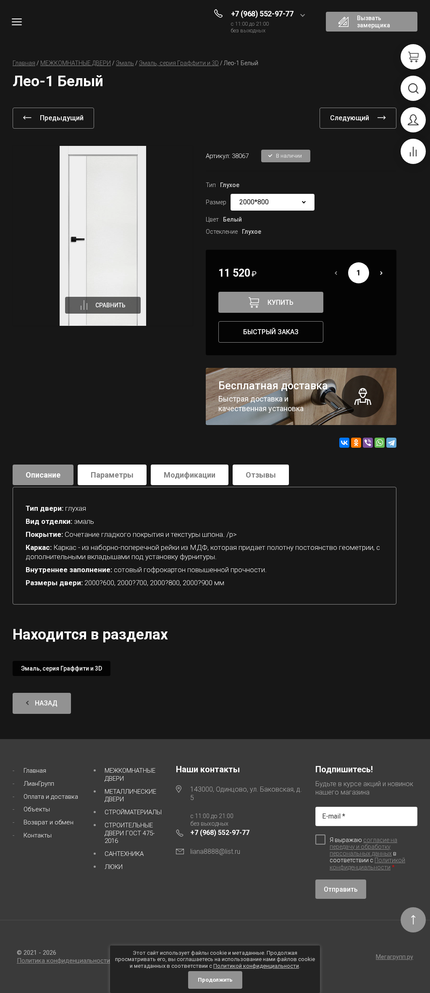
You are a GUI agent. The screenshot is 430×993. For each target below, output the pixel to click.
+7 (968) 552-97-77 (262, 13)
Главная (35, 770)
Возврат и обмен (48, 822)
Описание (43, 474)
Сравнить (110, 305)
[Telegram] (391, 443)
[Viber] (368, 443)
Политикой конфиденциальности (367, 864)
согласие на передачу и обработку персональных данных (363, 847)
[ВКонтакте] (344, 443)
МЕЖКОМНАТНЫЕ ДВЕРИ (130, 774)
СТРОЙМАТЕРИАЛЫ (133, 812)
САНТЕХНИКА (124, 854)
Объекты (37, 809)
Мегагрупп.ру (394, 956)
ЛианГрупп (39, 783)
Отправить (341, 889)
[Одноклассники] (356, 443)
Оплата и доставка (51, 796)
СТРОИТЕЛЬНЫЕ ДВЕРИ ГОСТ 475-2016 (130, 833)
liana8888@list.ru (215, 852)
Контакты (38, 835)
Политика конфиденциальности (63, 960)
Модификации (189, 474)
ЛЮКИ (114, 867)
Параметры (112, 474)
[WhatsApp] (380, 443)
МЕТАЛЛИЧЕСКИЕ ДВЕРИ (130, 795)
